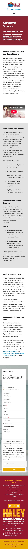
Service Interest (7, 424)
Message (5, 429)
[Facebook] (10, 506)
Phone (5, 411)
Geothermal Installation (10, 351)
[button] (14, 13)
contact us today (10, 355)
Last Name (6, 399)
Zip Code (5, 417)
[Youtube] (18, 506)
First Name (6, 393)
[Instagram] (14, 506)
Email (4, 405)
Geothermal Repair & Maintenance (13, 353)
